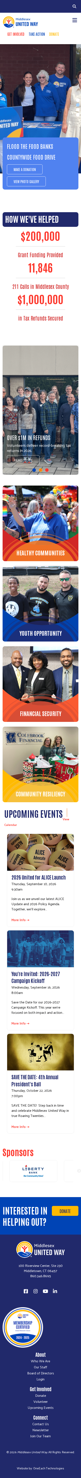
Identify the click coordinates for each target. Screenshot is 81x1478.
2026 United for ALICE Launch (38, 877)
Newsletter (40, 1430)
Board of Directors (40, 1373)
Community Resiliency (40, 793)
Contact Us (40, 1424)
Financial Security (40, 713)
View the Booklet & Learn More (37, 457)
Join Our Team (40, 1436)
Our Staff (40, 1367)
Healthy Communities (40, 552)
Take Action (37, 33)
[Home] (20, 22)
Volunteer (40, 1402)
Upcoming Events (41, 1408)
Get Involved (15, 33)
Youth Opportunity (40, 633)
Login (40, 1379)
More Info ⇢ (20, 919)
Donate (54, 33)
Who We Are (40, 1361)
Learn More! (21, 179)
